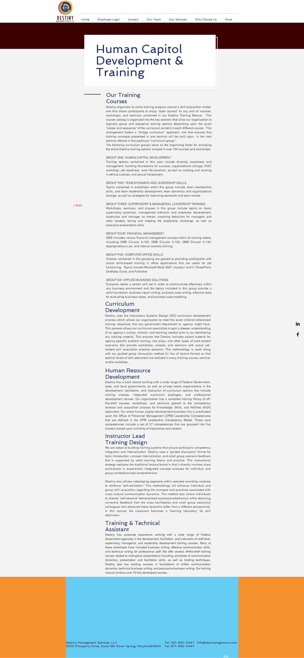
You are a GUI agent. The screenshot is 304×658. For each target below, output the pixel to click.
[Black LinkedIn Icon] (297, 323)
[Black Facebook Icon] (297, 334)
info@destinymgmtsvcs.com (217, 642)
